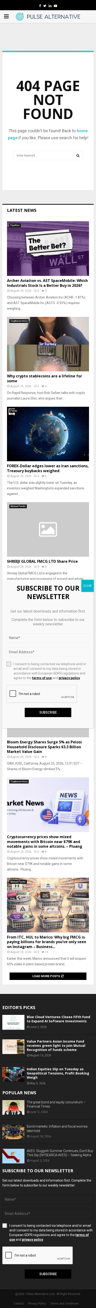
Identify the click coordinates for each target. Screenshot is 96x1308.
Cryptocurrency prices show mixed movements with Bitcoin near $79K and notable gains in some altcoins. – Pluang (44, 841)
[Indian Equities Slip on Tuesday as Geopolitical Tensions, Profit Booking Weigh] (13, 1074)
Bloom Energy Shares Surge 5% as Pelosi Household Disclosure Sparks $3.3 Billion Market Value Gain (44, 746)
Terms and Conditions (64, 1303)
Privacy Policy (37, 1303)
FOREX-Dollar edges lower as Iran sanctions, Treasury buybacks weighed (48, 468)
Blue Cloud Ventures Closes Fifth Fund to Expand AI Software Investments (58, 1019)
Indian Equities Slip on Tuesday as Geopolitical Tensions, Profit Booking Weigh (58, 1073)
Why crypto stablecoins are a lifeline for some (44, 378)
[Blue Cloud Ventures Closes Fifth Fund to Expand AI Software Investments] (13, 1022)
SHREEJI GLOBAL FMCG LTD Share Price (42, 561)
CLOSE (87, 585)
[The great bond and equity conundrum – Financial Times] (13, 1107)
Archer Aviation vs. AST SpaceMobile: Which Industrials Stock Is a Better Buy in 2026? (47, 283)
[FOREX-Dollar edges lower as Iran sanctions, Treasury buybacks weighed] (48, 434)
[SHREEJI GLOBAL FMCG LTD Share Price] (48, 529)
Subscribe (48, 1274)
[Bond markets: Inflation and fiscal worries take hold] (13, 1131)
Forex (13, 411)
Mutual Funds (18, 506)
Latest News (21, 210)
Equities (15, 225)
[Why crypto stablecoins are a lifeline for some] (48, 344)
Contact (19, 1303)
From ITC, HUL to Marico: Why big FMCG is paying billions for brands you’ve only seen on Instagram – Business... (46, 942)
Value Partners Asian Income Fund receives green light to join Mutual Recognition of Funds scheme (56, 1045)
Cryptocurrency (18, 321)
